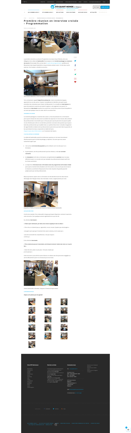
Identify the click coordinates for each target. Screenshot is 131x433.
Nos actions (60, 12)
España (28, 372)
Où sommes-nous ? (47, 12)
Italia (28, 378)
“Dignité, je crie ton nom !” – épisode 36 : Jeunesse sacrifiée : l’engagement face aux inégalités (55, 381)
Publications (31, 18)
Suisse (28, 386)
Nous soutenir (70, 12)
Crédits (57, 423)
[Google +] (75, 70)
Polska (28, 384)
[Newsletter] (25, 1)
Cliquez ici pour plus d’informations (33, 131)
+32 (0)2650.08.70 (73, 368)
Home (25, 18)
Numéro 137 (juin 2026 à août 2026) (54, 375)
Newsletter (49, 424)
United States (30, 374)
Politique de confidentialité (36, 424)
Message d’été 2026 (51, 378)
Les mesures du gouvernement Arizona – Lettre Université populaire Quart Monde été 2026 (55, 370)
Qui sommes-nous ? (33, 12)
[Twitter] (75, 61)
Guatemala (29, 376)
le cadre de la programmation (54, 63)
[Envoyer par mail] (75, 74)
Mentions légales (65, 423)
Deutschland (29, 368)
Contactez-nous (95, 423)
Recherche (102, 12)
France (28, 375)
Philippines (29, 382)
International (30, 370)
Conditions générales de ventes (80, 423)
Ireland (28, 379)
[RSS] (26, 1)
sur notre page (78, 393)
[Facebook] (23, 1)
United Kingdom (30, 387)
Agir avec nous (82, 12)
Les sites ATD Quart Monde (46, 423)
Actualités (93, 12)
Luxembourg (30, 380)
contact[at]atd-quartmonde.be (76, 389)
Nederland (29, 383)
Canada (28, 371)
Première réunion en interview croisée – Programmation (51, 22)
